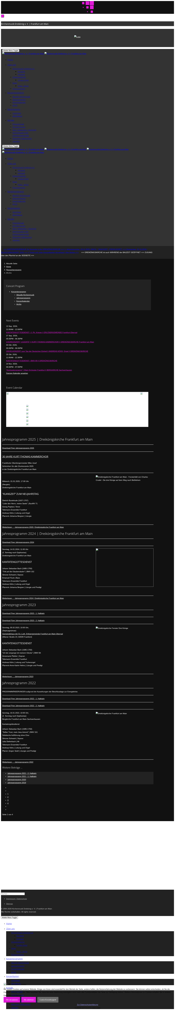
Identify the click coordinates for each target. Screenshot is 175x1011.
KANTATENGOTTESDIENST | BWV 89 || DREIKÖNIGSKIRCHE (31, 361)
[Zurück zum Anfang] (2, 16)
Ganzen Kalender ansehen (17, 373)
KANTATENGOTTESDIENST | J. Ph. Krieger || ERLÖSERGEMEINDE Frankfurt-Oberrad (41, 332)
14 (115, 414)
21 (115, 417)
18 (76, 417)
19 (89, 417)
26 (89, 421)
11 (77, 414)
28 (115, 421)
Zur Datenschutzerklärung (87, 1005)
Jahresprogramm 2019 (16, 783)
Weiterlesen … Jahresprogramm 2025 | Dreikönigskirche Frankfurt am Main (33, 527)
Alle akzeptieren (12, 1000)
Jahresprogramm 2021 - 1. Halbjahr (22, 776)
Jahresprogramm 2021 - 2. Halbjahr (22, 773)
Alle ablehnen (29, 1000)
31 (63, 425)
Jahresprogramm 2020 (16, 780)
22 (128, 417)
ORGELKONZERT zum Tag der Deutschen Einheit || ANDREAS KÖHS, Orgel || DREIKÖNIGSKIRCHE (47, 351)
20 (102, 417)
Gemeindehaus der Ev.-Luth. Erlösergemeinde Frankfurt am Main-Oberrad (32, 634)
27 (102, 421)
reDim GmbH (96, 1008)
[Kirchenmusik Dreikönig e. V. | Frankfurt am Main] (44, 54)
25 (76, 421)
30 (141, 421)
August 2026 (76, 396)
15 (128, 414)
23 (141, 417)
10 (63, 414)
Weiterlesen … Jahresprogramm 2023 (17, 676)
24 (63, 421)
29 (128, 421)
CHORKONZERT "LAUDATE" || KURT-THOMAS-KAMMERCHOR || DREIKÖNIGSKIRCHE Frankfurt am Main (50, 342)
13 (102, 414)
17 (63, 417)
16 (141, 414)
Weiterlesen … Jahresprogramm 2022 (17, 762)
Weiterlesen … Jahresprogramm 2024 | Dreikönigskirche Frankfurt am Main (33, 598)
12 (89, 414)
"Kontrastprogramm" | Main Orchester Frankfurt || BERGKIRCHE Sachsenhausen (39, 370)
